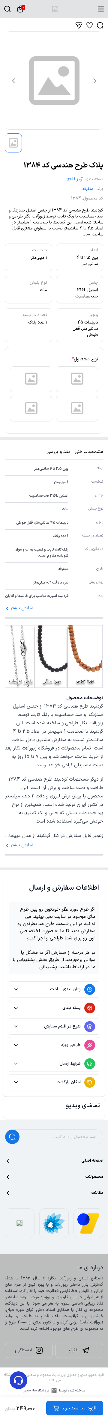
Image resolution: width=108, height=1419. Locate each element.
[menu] (101, 9)
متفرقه (87, 189)
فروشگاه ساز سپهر (36, 1390)
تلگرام (74, 1350)
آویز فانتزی (73, 179)
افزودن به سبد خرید (79, 1408)
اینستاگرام (23, 1350)
